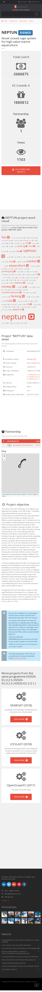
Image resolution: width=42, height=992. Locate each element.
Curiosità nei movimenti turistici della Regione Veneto (20, 966)
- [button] (4, 459)
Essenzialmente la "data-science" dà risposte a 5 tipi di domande (20, 941)
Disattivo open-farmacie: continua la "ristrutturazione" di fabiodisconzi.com (16, 953)
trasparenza (13, 21)
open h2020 (23, 21)
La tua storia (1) (34, 2)
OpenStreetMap (16, 494)
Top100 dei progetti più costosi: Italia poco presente (20, 957)
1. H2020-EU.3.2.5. (33, 375)
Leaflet (3, 494)
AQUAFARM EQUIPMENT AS (23, 445)
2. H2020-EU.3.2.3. (33, 377)
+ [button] (4, 456)
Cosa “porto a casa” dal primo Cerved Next (16, 945)
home (5, 21)
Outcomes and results (22, 170)
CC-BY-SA (29, 494)
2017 (28, 391)
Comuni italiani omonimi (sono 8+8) (13, 963)
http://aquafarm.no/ (34, 363)
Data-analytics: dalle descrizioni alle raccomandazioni (21, 948)
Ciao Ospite (22, 2)
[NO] (34, 359)
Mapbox (4, 496)
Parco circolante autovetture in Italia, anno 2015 (19, 960)
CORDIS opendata (20, 658)
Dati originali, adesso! (9, 969)
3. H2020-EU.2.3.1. (33, 379)
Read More (20, 719)
